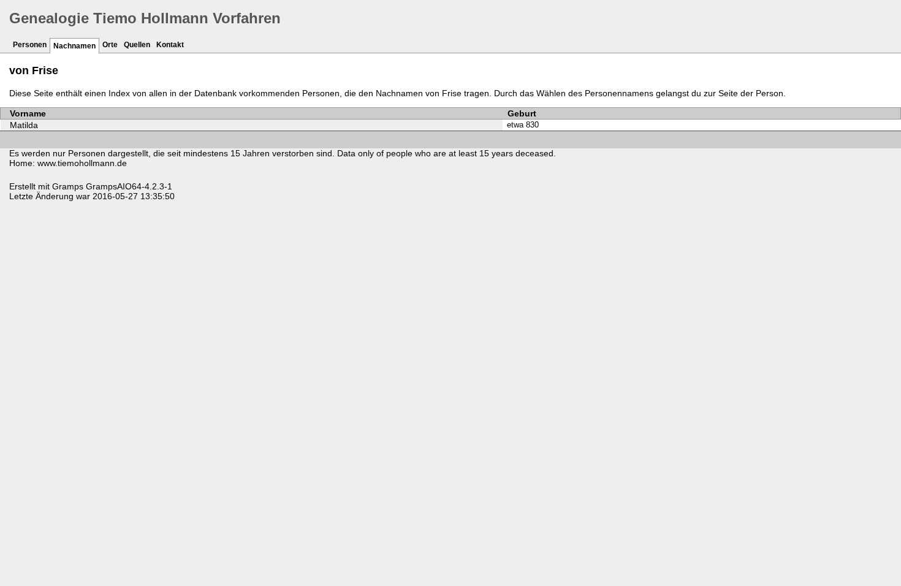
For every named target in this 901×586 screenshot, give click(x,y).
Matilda (24, 125)
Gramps (67, 186)
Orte (110, 44)
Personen (30, 44)
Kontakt (170, 44)
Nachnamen (74, 46)
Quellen (137, 44)
